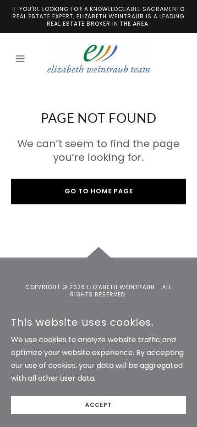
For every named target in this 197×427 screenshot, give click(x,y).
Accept (98, 405)
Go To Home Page (99, 191)
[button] (24, 58)
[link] (98, 58)
